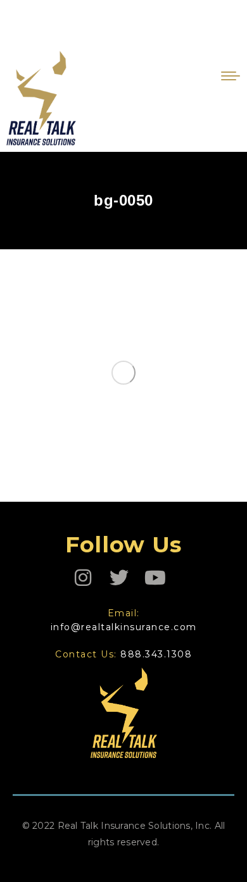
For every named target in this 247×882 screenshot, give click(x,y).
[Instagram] (82, 577)
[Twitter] (119, 577)
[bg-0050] (123, 372)
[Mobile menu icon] (230, 76)
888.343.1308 (156, 654)
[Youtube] (155, 577)
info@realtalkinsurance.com (124, 627)
